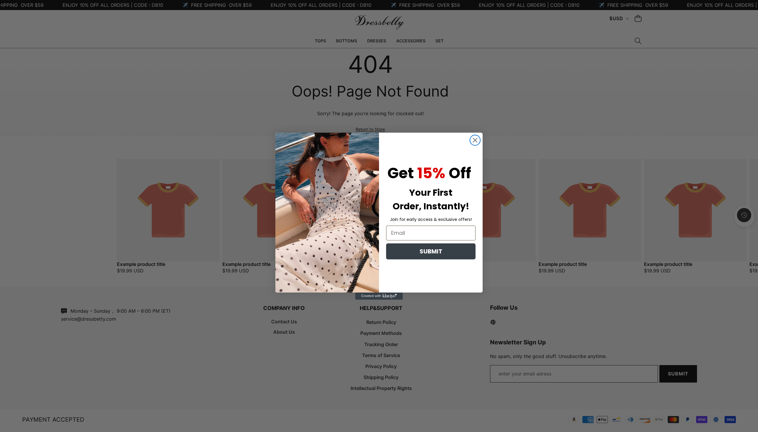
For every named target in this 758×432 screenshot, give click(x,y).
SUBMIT (431, 251)
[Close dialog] (475, 140)
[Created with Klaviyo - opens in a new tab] (379, 296)
